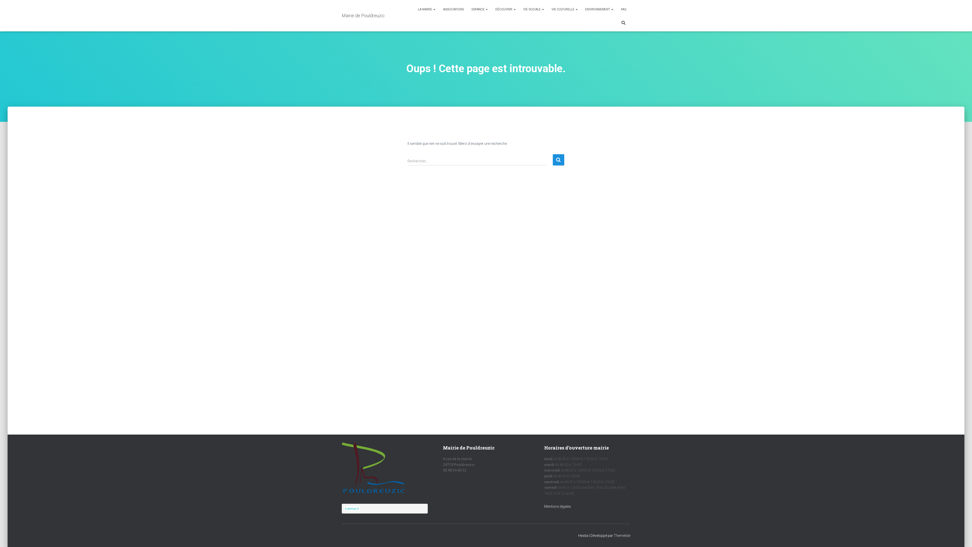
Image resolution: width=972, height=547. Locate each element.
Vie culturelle (563, 9)
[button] (434, 9)
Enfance (478, 9)
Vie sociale (532, 9)
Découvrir (504, 9)
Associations (453, 9)
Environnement (598, 9)
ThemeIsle (622, 536)
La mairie (425, 9)
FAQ (623, 9)
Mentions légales (557, 506)
